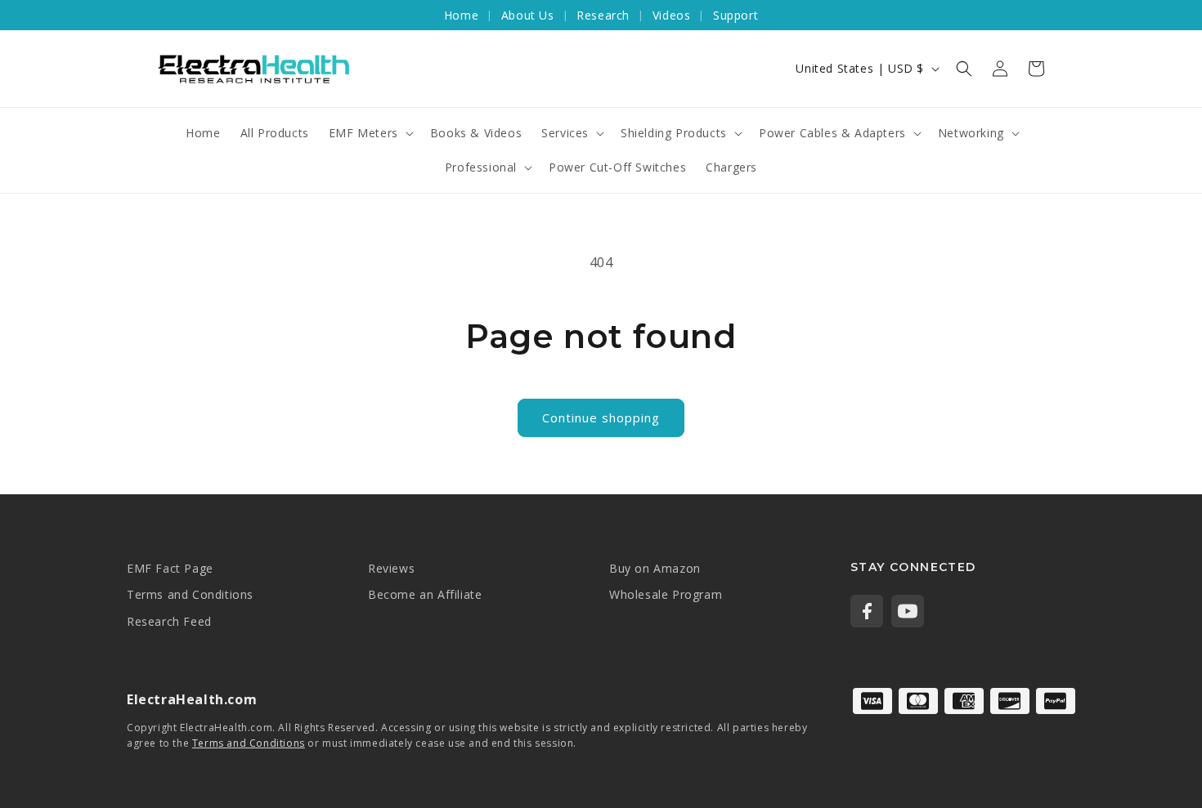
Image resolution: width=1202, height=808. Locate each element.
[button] (964, 69)
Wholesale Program (665, 594)
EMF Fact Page (170, 568)
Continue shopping (601, 417)
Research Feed (169, 621)
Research (603, 15)
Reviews (391, 568)
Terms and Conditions (190, 594)
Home (461, 15)
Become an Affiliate (425, 594)
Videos (672, 15)
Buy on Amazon (655, 568)
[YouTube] (907, 611)
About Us (527, 15)
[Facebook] (866, 611)
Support (735, 15)
